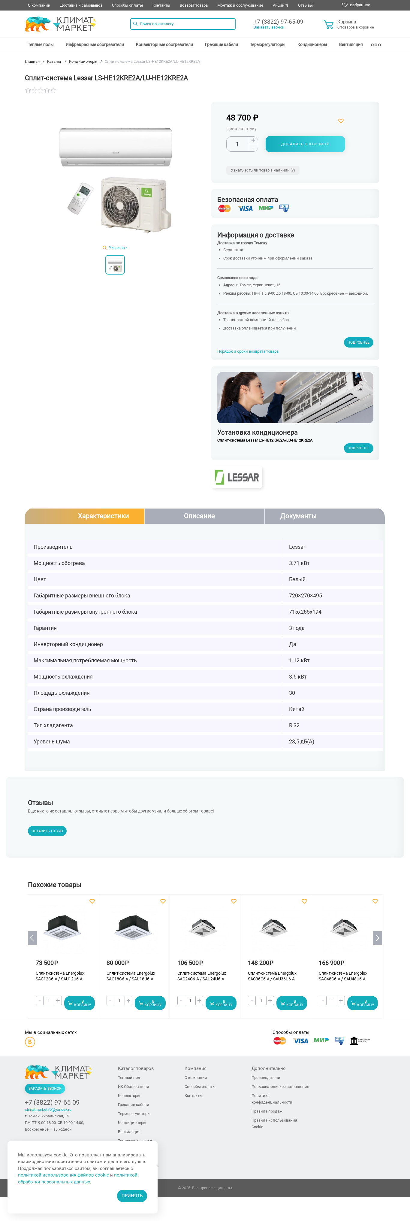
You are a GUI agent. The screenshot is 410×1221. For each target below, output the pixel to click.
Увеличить (118, 248)
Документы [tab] (298, 516)
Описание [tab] (199, 516)
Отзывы (305, 5)
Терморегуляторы (267, 44)
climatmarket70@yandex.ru (48, 1109)
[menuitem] (41, 44)
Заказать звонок (269, 27)
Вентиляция (351, 44)
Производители (266, 1077)
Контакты (161, 5)
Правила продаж (267, 1111)
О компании (39, 5)
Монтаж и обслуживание (240, 5)
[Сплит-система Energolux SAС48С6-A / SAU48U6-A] (346, 932)
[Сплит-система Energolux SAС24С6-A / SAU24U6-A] (204, 932)
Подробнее (358, 342)
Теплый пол (129, 1077)
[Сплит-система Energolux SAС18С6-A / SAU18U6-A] (134, 932)
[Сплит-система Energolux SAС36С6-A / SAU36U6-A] (275, 932)
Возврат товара (194, 5)
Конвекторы (129, 1095)
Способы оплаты (127, 5)
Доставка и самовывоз (81, 5)
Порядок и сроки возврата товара (248, 351)
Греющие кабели (221, 44)
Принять (132, 1195)
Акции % (280, 5)
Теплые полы (41, 44)
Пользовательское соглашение (280, 1086)
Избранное (359, 5)
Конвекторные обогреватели (164, 44)
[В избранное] (315, 121)
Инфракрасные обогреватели (95, 44)
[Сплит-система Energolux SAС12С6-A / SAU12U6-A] (63, 932)
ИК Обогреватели (133, 1086)
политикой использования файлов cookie (63, 1175)
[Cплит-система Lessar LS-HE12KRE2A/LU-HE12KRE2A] (115, 176)
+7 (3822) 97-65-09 (278, 21)
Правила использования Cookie (274, 1123)
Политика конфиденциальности (272, 1098)
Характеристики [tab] (103, 516)
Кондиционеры (312, 44)
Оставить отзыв (47, 831)
